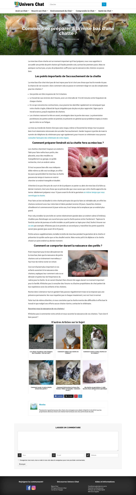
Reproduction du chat (72, 39)
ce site (31, 226)
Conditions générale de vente (97, 486)
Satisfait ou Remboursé (95, 488)
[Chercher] (104, 4)
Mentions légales (93, 491)
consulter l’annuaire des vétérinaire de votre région (48, 138)
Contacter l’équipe (57, 490)
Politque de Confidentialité (96, 490)
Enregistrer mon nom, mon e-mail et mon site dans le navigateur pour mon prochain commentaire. (52, 460)
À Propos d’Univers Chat (59, 488)
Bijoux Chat (54, 486)
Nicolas (42, 405)
